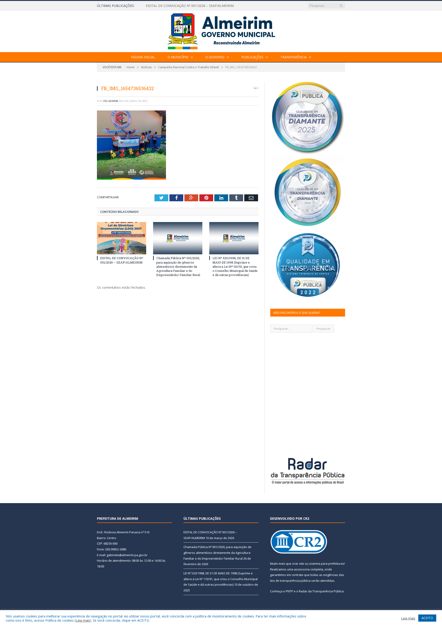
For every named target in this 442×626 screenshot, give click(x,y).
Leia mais (83, 620)
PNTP (289, 591)
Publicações (252, 57)
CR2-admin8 (110, 101)
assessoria (302, 569)
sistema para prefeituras (326, 563)
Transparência (293, 57)
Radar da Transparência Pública (321, 591)
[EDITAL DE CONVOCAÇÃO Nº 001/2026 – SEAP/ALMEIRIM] (121, 238)
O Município (178, 57)
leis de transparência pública (290, 581)
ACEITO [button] (427, 618)
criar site (298, 563)
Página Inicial (143, 57)
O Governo (214, 57)
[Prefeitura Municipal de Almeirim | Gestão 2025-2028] (221, 30)
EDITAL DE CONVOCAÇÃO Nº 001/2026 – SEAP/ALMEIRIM (121, 260)
